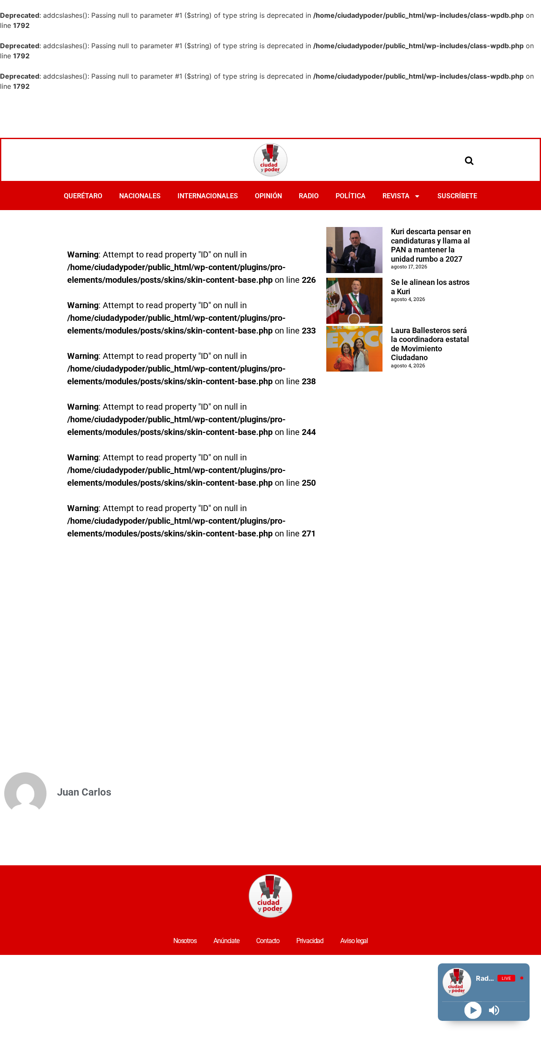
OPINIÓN (268, 196)
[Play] (473, 1010)
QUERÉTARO (83, 196)
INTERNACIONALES (208, 196)
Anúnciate (226, 941)
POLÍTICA (351, 196)
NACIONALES (140, 196)
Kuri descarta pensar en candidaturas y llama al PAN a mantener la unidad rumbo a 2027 (431, 245)
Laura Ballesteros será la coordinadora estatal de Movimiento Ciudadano (430, 344)
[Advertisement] (270, 115)
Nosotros (185, 941)
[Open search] (469, 160)
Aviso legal (354, 941)
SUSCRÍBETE (457, 196)
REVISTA (396, 196)
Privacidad (309, 941)
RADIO (309, 196)
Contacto (267, 941)
